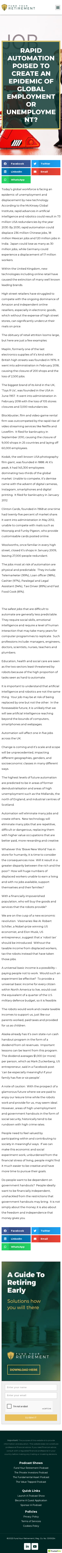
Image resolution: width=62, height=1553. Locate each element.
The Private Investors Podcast (31, 1472)
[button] (57, 7)
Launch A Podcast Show (31, 1495)
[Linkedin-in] (27, 1546)
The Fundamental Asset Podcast (31, 1477)
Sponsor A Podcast (31, 1505)
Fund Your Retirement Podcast (31, 1467)
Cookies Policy (31, 1525)
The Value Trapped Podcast (31, 1481)
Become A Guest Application (31, 1500)
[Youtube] (34, 1546)
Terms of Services (31, 1521)
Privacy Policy (31, 1516)
